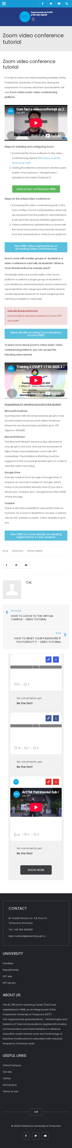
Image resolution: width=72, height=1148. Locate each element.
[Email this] (26, 565)
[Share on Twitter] (16, 565)
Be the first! (25, 703)
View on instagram (49, 659)
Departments (11, 970)
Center (7, 1078)
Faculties (8, 963)
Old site (7, 1072)
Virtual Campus (35, 551)
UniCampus (10, 1085)
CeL (29, 582)
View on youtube (49, 782)
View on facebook (49, 718)
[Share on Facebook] (6, 565)
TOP (36, 1112)
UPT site (7, 976)
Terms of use (10, 1091)
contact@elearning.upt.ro (30, 936)
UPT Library (9, 983)
